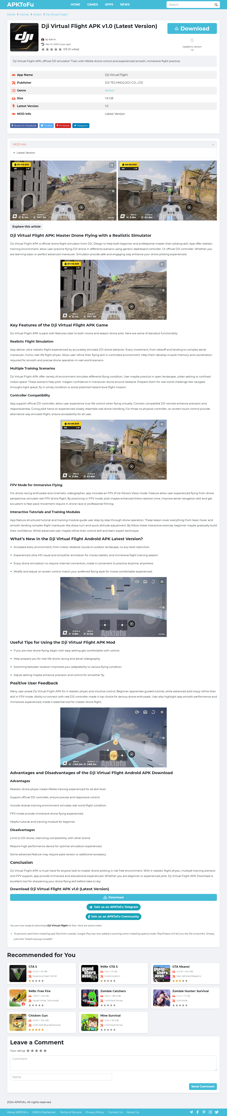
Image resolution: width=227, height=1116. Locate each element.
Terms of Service (70, 1112)
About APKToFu (17, 1112)
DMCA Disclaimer (44, 1112)
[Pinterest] (204, 1112)
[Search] (216, 4)
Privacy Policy (95, 1112)
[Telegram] (191, 1112)
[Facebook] (197, 1112)
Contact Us (115, 1112)
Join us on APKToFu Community (114, 916)
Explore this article (26, 226)
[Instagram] (210, 1112)
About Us (133, 1112)
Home (75, 4)
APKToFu (20, 4)
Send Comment (203, 1086)
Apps (109, 4)
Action (109, 90)
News (125, 4)
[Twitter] (216, 1112)
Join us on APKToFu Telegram (115, 907)
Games (92, 4)
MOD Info (19, 144)
